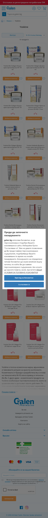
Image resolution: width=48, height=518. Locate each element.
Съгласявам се (24, 284)
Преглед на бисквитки (24, 278)
